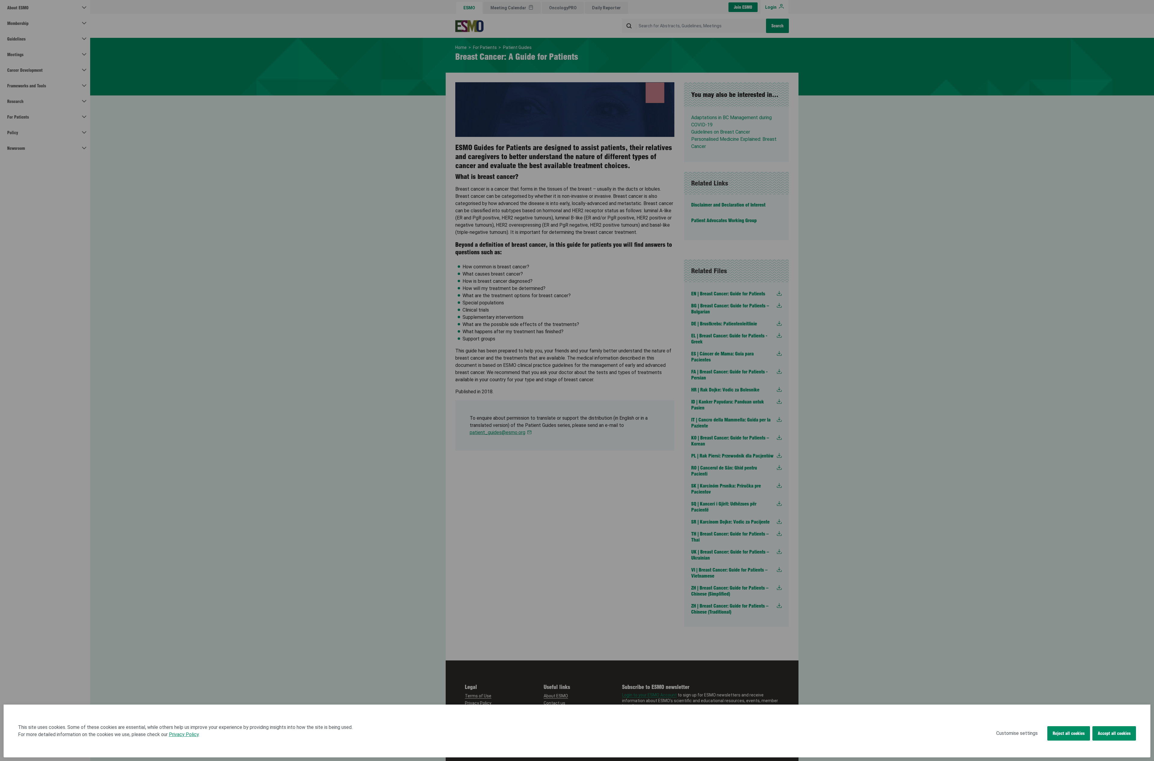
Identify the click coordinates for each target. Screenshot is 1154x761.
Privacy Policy (184, 734)
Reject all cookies (1069, 733)
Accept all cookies (1114, 733)
